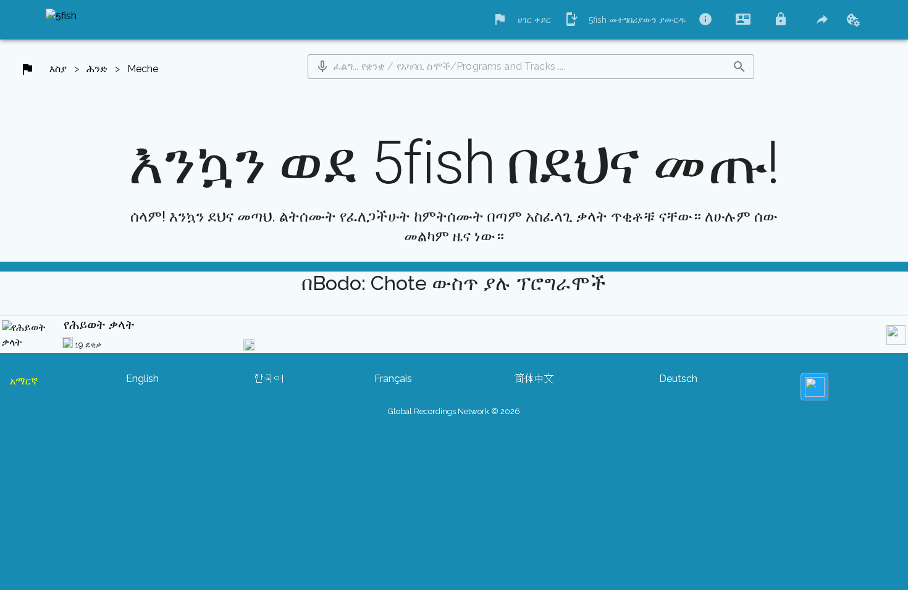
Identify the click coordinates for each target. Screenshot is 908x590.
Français (393, 378)
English (142, 378)
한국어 (269, 378)
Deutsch (678, 378)
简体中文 (534, 378)
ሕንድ (96, 69)
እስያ (58, 69)
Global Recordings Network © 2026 (454, 411)
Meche (142, 69)
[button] (322, 66)
